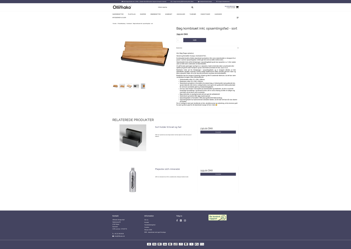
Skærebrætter (117, 14)
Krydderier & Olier (119, 17)
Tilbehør (193, 14)
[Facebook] (177, 220)
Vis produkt (218, 132)
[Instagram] (185, 220)
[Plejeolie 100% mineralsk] (132, 186)
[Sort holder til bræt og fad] (132, 144)
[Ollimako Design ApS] (122, 7)
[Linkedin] (181, 220)
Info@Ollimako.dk (119, 236)
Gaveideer (218, 14)
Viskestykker (205, 14)
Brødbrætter (156, 14)
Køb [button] (194, 40)
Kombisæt (168, 14)
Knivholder (181, 14)
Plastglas (131, 14)
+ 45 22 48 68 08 (118, 233)
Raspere (143, 14)
